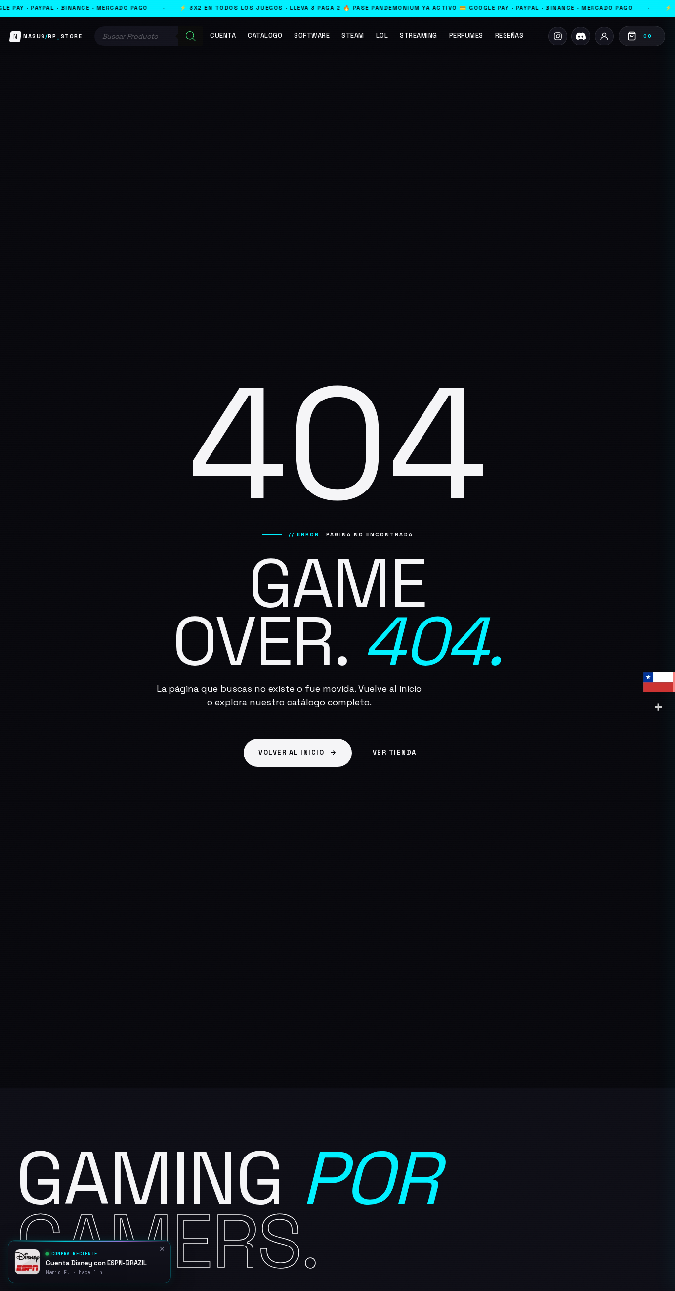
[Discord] (580, 36)
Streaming (418, 35)
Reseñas (509, 35)
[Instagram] (557, 36)
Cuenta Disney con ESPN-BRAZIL (96, 1263)
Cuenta (223, 35)
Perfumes (466, 35)
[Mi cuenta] (604, 36)
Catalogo (265, 35)
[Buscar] (190, 36)
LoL (382, 35)
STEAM (352, 35)
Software (312, 35)
